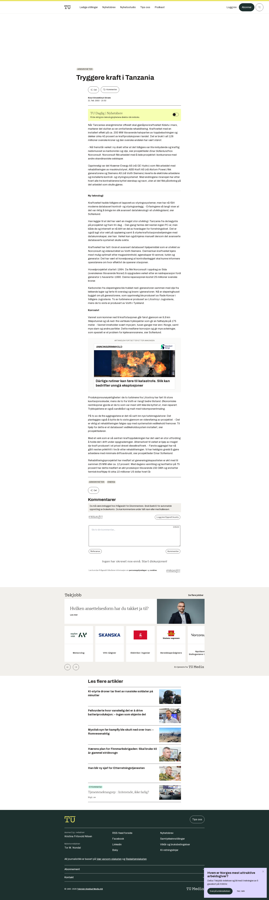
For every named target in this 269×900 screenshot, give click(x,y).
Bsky (115, 850)
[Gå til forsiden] (67, 7)
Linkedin (117, 844)
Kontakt (69, 877)
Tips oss (197, 819)
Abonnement (72, 869)
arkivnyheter (84, 69)
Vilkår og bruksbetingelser (175, 844)
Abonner (246, 7)
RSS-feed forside (122, 833)
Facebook (118, 838)
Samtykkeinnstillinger (172, 838)
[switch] (176, 114)
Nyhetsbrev (166, 833)
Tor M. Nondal (72, 847)
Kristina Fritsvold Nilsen (78, 836)
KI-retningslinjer (169, 850)
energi (111, 482)
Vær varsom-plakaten (109, 859)
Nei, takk (241, 891)
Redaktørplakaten (136, 859)
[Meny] (259, 7)
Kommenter (111, 90)
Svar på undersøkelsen (220, 891)
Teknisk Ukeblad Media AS (90, 889)
